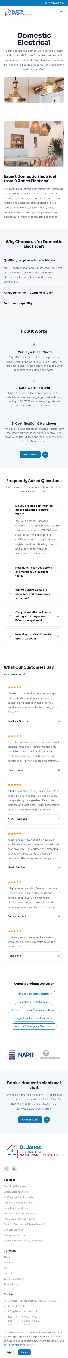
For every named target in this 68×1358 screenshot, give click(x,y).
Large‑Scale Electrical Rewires (32, 1018)
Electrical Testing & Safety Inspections (32, 1010)
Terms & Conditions (14, 1279)
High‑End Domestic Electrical (32, 993)
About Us (8, 1257)
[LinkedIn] (14, 1169)
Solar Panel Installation (15, 1186)
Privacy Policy (11, 1284)
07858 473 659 (20, 1104)
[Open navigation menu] (61, 13)
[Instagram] (6, 1169)
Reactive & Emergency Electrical (32, 1026)
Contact (8, 1273)
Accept (24, 1352)
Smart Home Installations (32, 1002)
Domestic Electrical (13, 1229)
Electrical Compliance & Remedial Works (25, 1224)
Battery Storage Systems (17, 1191)
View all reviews (13, 674)
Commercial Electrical (15, 1235)
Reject (9, 1352)
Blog (6, 1268)
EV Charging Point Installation (19, 1197)
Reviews (8, 1262)
